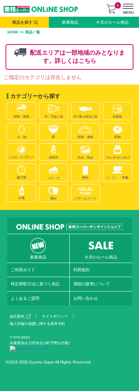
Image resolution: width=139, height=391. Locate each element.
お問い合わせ (85, 298)
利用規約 (81, 269)
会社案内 (17, 316)
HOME (13, 32)
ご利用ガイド (23, 269)
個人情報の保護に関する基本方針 (37, 324)
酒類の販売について (91, 284)
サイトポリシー (55, 316)
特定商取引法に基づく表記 (35, 284)
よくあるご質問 (25, 298)
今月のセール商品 (112, 22)
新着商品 (70, 22)
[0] (111, 8)
